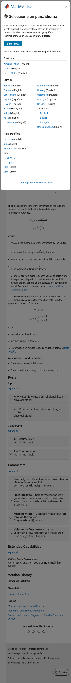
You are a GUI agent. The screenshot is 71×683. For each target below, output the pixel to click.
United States (10, 73)
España (7, 99)
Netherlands (43, 85)
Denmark (8, 90)
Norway (41, 90)
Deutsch (44, 113)
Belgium (8, 85)
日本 (6, 167)
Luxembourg (10, 122)
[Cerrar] (66, 6)
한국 (6, 171)
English (44, 117)
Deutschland (10, 94)
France (7, 108)
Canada (8, 68)
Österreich (42, 94)
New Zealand (10, 148)
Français (44, 122)
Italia (6, 117)
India (6, 144)
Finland (7, 104)
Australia (8, 139)
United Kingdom (45, 127)
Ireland (7, 113)
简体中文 (11, 157)
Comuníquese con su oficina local (35, 182)
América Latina (11, 64)
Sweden (41, 104)
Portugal (41, 99)
